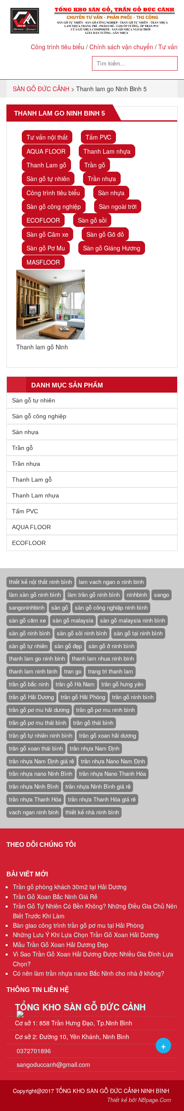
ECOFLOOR (43, 220)
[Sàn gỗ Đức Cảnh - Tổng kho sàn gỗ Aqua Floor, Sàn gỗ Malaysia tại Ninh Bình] (92, 20)
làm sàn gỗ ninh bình (35, 594)
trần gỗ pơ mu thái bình (37, 722)
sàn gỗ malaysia (73, 620)
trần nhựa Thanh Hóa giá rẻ (102, 799)
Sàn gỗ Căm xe (47, 234)
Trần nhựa (102, 178)
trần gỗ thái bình (93, 722)
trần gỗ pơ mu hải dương (39, 710)
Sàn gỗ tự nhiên (48, 178)
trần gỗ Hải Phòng (83, 697)
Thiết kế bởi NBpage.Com (139, 1100)
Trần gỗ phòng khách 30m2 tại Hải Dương (70, 886)
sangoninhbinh (27, 607)
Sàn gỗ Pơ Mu (46, 248)
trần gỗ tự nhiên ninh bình (40, 735)
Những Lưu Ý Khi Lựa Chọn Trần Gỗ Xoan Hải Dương (86, 934)
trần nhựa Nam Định (94, 748)
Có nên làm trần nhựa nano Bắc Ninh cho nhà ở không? (88, 973)
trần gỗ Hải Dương (31, 697)
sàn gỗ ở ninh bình (111, 646)
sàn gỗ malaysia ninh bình (132, 620)
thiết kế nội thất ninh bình (40, 582)
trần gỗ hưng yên (122, 684)
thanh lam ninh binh (33, 671)
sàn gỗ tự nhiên (28, 646)
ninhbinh (137, 594)
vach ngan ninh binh (34, 812)
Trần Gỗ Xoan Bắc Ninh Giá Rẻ (55, 896)
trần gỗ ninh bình (133, 697)
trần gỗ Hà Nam (75, 684)
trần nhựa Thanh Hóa (35, 799)
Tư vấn (168, 46)
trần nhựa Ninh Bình (34, 786)
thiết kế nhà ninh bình (92, 812)
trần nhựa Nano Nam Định (113, 761)
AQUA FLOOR (46, 151)
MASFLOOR (43, 262)
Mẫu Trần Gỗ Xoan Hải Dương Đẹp (60, 944)
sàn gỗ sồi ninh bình (82, 633)
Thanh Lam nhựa (107, 151)
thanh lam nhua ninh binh (103, 658)
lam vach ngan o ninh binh (111, 582)
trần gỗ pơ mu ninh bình (105, 710)
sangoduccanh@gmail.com (53, 1064)
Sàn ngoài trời (118, 206)
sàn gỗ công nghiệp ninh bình (111, 607)
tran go (72, 671)
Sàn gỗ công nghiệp (54, 206)
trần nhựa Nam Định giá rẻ (41, 761)
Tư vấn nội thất (47, 137)
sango (161, 594)
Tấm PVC (98, 137)
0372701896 (33, 1050)
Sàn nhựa (111, 192)
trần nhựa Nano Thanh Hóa (112, 773)
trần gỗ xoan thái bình (36, 748)
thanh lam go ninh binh (37, 658)
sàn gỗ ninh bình (29, 633)
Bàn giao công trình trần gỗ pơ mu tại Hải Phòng (78, 925)
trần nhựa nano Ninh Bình (40, 773)
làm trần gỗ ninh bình (94, 594)
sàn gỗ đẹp (68, 646)
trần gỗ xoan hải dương (107, 735)
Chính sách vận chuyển (121, 46)
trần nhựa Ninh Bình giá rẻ (98, 786)
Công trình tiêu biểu (57, 46)
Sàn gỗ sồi (92, 220)
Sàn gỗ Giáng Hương (111, 248)
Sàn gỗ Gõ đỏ (105, 234)
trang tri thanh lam (110, 671)
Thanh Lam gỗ (46, 165)
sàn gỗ (59, 607)
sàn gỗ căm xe (27, 620)
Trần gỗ (94, 165)
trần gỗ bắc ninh (29, 684)
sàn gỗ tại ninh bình (138, 633)
